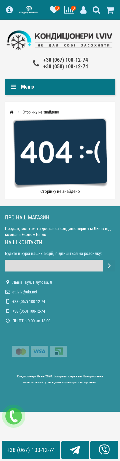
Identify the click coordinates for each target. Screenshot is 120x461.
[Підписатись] (109, 265)
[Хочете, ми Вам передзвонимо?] (13, 416)
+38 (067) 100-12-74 (65, 60)
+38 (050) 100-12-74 (65, 66)
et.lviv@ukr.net (24, 291)
